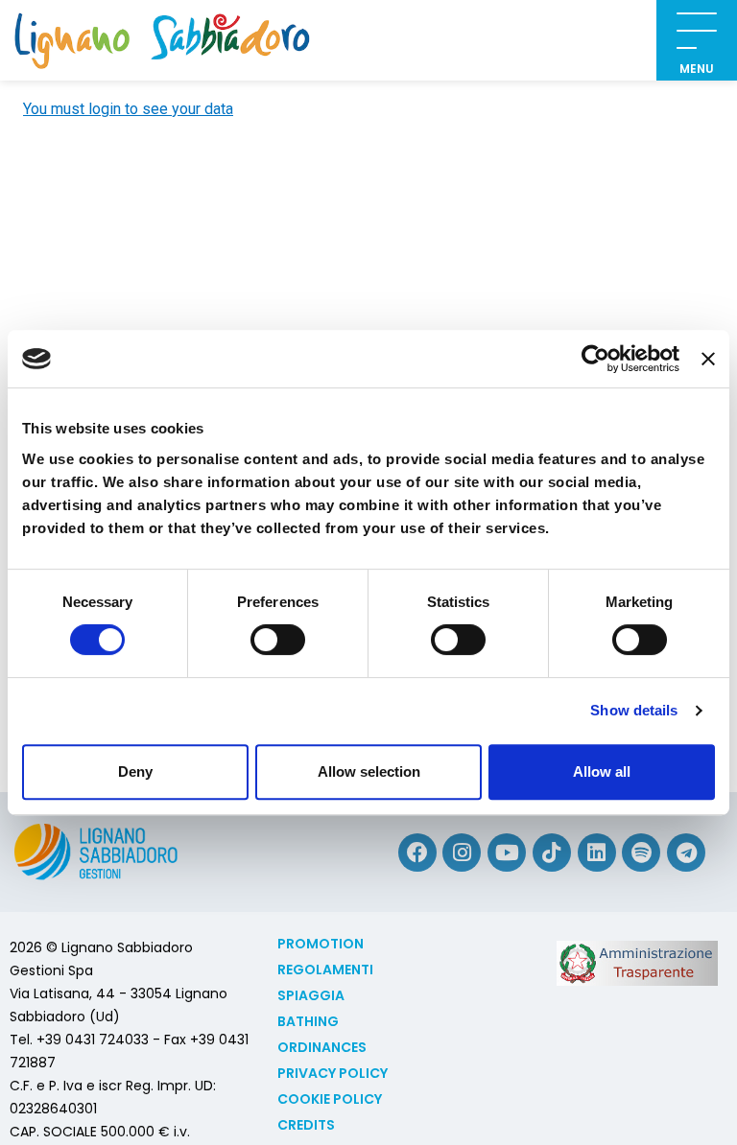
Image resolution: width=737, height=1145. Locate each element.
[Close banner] (708, 358)
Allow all (601, 771)
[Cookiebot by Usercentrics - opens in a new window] (595, 358)
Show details (634, 710)
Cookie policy (329, 1099)
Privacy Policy (332, 1073)
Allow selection (369, 771)
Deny (135, 771)
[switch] (277, 639)
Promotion (320, 943)
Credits (306, 1124)
